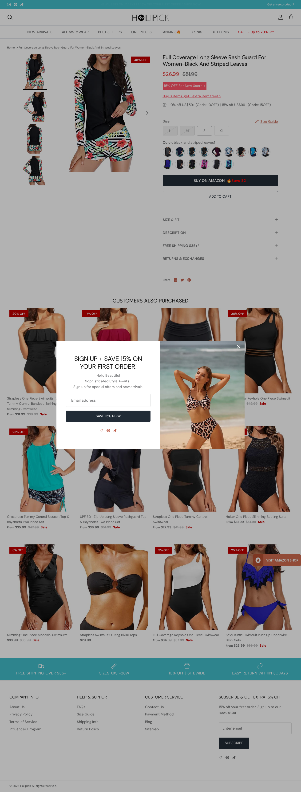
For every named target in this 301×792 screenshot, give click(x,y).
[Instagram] (101, 430)
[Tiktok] (115, 430)
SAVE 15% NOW (108, 416)
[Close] (239, 347)
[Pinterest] (108, 430)
